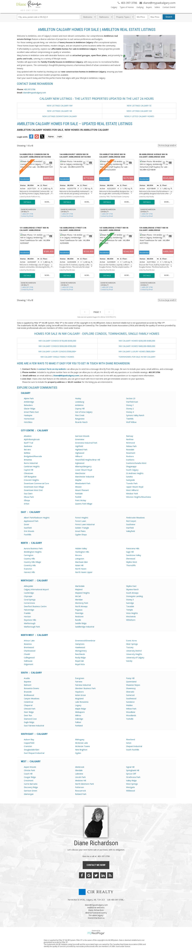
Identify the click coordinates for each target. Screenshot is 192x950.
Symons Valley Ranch (135, 415)
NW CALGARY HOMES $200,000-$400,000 (137, 340)
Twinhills (129, 418)
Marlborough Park (32, 626)
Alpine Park (29, 398)
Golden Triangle (82, 527)
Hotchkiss (28, 422)
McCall (78, 596)
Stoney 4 (130, 412)
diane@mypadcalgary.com (34, 92)
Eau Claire (28, 493)
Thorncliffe (131, 565)
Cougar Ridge (30, 777)
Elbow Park (29, 497)
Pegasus (78, 609)
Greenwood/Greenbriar (85, 640)
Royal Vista (80, 664)
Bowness (28, 644)
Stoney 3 (130, 599)
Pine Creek (79, 415)
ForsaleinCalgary (96, 915)
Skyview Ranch (132, 589)
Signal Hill (130, 767)
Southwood (131, 698)
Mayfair (78, 480)
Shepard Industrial (134, 746)
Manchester (80, 473)
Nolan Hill (79, 565)
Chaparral (28, 705)
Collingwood (29, 657)
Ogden (78, 753)
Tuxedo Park (131, 483)
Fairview (78, 681)
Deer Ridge (29, 712)
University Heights (134, 654)
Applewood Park (31, 521)
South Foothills (132, 749)
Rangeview (79, 418)
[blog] (110, 875)
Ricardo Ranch (81, 422)
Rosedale (130, 449)
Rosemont (130, 453)
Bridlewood (29, 695)
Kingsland (79, 698)
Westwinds (131, 616)
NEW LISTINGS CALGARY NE (59, 111)
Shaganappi (131, 466)
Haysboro (79, 691)
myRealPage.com (96, 933)
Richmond (130, 442)
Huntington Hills (82, 551)
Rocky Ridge (80, 657)
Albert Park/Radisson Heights (37, 517)
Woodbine (130, 712)
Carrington (28, 555)
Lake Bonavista (81, 702)
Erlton (26, 503)
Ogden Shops (81, 534)
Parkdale (79, 493)
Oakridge (79, 718)
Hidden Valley (81, 548)
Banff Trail (28, 442)
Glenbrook (79, 767)
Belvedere (28, 405)
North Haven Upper (83, 572)
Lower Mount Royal (83, 469)
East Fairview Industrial (34, 725)
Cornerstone (29, 603)
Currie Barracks (30, 784)
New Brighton (81, 749)
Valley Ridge (131, 780)
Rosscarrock (80, 790)
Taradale (130, 606)
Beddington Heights (33, 551)
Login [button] (59, 136)
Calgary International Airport (36, 589)
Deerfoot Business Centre (35, 606)
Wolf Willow (131, 422)
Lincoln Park (80, 777)
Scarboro (130, 459)
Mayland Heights (82, 592)
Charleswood (29, 650)
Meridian (79, 599)
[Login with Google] (37, 138)
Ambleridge (29, 401)
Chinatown (28, 473)
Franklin (27, 613)
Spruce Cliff (131, 773)
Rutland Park (80, 794)
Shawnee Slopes (133, 685)
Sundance (130, 702)
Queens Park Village (83, 503)
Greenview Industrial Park (86, 442)
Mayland (78, 589)
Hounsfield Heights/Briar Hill (87, 459)
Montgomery (81, 650)
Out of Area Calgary (83, 412)
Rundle (78, 620)
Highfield (79, 446)
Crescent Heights (31, 480)
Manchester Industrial (84, 476)
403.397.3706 (29, 89)
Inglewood (79, 463)
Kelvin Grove (80, 695)
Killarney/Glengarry (83, 466)
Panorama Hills (132, 548)
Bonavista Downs (31, 688)
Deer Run (28, 715)
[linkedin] (103, 875)
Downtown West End (33, 490)
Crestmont (28, 780)
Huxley (78, 398)
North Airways (81, 606)
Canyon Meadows (31, 698)
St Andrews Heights (134, 473)
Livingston (79, 558)
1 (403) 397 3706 (27, 214)
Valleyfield (130, 531)
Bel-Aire (27, 449)
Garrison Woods (82, 436)
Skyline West (131, 562)
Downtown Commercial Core (36, 483)
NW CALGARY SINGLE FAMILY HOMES (57, 356)
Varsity (129, 661)
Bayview (27, 681)
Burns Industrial (31, 463)
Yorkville (129, 718)
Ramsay (129, 436)
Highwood (79, 453)
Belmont (27, 685)
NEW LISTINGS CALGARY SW (139, 111)
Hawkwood (80, 647)
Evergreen (79, 678)
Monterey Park (81, 603)
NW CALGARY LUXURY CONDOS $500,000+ (57, 351)
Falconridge (29, 609)
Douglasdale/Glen (31, 749)
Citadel (27, 654)
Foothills (27, 534)
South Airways (132, 592)
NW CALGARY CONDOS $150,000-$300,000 (57, 340)
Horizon (27, 616)
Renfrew (129, 439)
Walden (129, 705)
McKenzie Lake (81, 743)
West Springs (132, 784)
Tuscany (129, 647)
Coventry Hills (30, 565)
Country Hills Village (32, 562)
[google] (89, 875)
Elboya (27, 500)
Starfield (130, 527)
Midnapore (80, 712)
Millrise (78, 715)
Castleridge (29, 592)
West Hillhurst (132, 490)
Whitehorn (130, 620)
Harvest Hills (29, 572)
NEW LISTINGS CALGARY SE (139, 105)
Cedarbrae (28, 702)
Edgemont (28, 664)
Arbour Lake (29, 640)
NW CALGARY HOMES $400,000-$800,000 (137, 346)
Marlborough (29, 623)
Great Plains (80, 531)
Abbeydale (28, 586)
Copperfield (29, 743)
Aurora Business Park (33, 548)
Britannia (28, 459)
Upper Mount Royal (134, 486)
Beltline (27, 453)
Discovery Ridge (31, 787)
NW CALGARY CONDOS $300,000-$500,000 (57, 346)
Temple (129, 609)
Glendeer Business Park (85, 688)
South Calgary (132, 469)
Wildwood (130, 790)
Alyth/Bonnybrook (32, 439)
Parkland (79, 725)
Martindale (80, 586)
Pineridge (79, 613)
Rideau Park (131, 446)
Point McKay (80, 500)
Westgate (130, 787)
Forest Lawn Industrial (85, 524)
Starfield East (132, 401)
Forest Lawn (80, 521)
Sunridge (130, 603)
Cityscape (28, 596)
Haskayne (28, 415)
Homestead (29, 418)
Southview (130, 524)
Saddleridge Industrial (84, 626)
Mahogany (79, 739)
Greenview (79, 439)
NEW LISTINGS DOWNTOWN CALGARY (59, 116)
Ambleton (79, 405)
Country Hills (29, 558)
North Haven (80, 568)
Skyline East (131, 586)
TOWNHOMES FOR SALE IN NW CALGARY (136, 356)
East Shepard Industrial (34, 753)
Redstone (79, 616)
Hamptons (79, 644)
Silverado (130, 691)
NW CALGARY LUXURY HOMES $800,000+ (137, 351)
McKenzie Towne (82, 746)
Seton (128, 743)
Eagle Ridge (29, 722)
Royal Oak (79, 661)
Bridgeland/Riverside (33, 456)
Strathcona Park (133, 777)
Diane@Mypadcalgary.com (66, 375)
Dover (26, 524)
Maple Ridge (80, 708)
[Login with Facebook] (31, 138)
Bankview (28, 446)
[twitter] (96, 875)
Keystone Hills (30, 620)
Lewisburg (79, 401)
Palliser (78, 722)
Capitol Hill (28, 469)
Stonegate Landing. (134, 596)
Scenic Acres (131, 640)
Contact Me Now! (96, 865)
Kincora (78, 555)
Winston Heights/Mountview (138, 497)
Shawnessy (131, 688)
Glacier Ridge (29, 408)
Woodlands (131, 715)
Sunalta (129, 476)
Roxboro (130, 456)
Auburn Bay (29, 739)
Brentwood (29, 647)
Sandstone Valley (133, 555)
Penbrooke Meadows (135, 517)
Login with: (22, 136)
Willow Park (131, 708)
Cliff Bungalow (30, 476)
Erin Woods (29, 531)
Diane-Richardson (96, 910)
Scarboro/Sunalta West (136, 463)
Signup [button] (51, 136)
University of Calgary (135, 657)
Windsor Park (132, 493)
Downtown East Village (34, 486)
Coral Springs (30, 599)
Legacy (78, 705)
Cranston (28, 746)
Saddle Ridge (80, 623)
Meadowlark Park (82, 483)
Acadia (27, 678)
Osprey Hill (80, 408)
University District (134, 650)
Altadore (27, 436)
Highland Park (81, 449)
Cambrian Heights (32, 466)
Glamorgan (29, 794)
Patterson (79, 787)
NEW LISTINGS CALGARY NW (59, 105)
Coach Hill (28, 773)
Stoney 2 (130, 408)
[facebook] (82, 875)
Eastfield (28, 527)
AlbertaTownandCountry (96, 912)
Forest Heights (81, 517)
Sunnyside (130, 480)
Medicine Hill (80, 780)
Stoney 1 (130, 405)
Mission (78, 486)
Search (168, 17)
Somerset (130, 695)
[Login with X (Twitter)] (42, 138)
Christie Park (29, 770)
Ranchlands (80, 654)
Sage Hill (130, 551)
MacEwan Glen (81, 562)
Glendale (79, 770)
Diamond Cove (30, 718)
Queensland (131, 681)
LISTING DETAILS (27, 202)
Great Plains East (31, 412)
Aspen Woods (30, 767)
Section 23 (130, 398)
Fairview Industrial (83, 685)
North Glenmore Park (84, 784)
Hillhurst (78, 456)
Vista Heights (132, 613)
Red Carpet (131, 521)
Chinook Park (29, 708)
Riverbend (130, 739)
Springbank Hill (132, 770)
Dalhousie (28, 661)
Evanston (28, 568)
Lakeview (79, 773)
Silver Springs (132, 644)
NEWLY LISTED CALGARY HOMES (139, 116)
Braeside (28, 691)
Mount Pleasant (82, 490)
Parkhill (78, 497)
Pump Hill (130, 678)
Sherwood (130, 558)
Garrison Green (30, 790)
